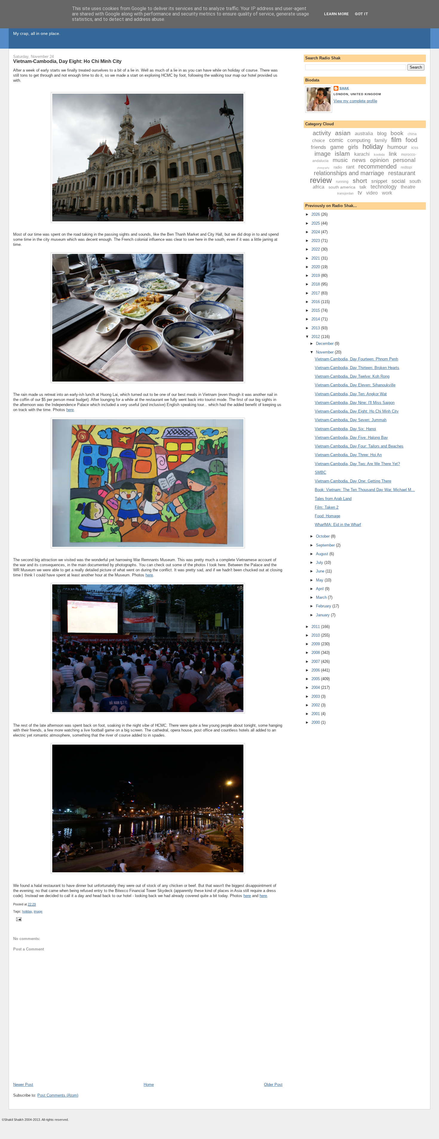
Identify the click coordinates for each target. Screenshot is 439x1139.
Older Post (273, 1084)
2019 (316, 275)
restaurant (401, 173)
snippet (379, 181)
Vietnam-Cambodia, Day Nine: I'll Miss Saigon (355, 402)
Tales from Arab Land (333, 498)
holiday (27, 911)
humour (397, 147)
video (372, 192)
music (340, 160)
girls (353, 147)
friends (318, 147)
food (411, 140)
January (323, 615)
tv (360, 193)
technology (384, 187)
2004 (316, 687)
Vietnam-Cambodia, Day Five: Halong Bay (351, 437)
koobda (379, 154)
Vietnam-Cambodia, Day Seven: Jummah (350, 420)
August (322, 554)
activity (322, 133)
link (393, 154)
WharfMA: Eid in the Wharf (338, 524)
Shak (344, 88)
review (321, 180)
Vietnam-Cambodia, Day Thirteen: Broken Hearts (357, 367)
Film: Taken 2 (326, 507)
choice (318, 140)
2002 (316, 705)
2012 (316, 336)
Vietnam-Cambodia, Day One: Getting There (353, 481)
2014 (316, 319)
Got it (361, 14)
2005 (316, 679)
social (398, 181)
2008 (316, 652)
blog (381, 133)
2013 (316, 328)
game (337, 147)
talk (363, 186)
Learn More (336, 14)
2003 (316, 696)
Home (149, 1084)
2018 (316, 284)
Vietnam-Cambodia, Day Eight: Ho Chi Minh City (67, 61)
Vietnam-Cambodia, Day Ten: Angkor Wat (351, 394)
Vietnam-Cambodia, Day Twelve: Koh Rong (352, 376)
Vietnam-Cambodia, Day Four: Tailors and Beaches (359, 446)
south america (342, 187)
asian (343, 132)
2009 (316, 644)
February (324, 606)
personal (404, 160)
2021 (316, 258)
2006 (316, 670)
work (387, 192)
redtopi (406, 167)
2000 (316, 722)
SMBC (320, 472)
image (38, 911)
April (320, 589)
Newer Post (23, 1084)
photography (323, 167)
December (325, 343)
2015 (316, 310)
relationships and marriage (349, 173)
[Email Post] (18, 919)
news (359, 160)
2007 (316, 661)
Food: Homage (327, 516)
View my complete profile (355, 101)
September (326, 545)
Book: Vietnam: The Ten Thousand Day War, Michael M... (365, 489)
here (70, 410)
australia (364, 133)
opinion (379, 160)
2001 (316, 714)
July (320, 562)
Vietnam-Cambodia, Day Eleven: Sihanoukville (355, 385)
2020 (316, 267)
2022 (316, 249)
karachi (362, 154)
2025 (316, 223)
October (323, 536)
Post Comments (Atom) (57, 1095)
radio (338, 167)
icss (414, 147)
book (397, 133)
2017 (316, 293)
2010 (316, 635)
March (322, 597)
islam (342, 153)
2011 (316, 626)
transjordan (345, 193)
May (320, 580)
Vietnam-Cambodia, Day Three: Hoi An (348, 455)
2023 (316, 240)
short (360, 180)
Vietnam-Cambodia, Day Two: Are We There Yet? (357, 464)
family (380, 140)
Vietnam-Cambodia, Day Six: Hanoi (345, 429)
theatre (408, 186)
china (412, 134)
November (325, 352)
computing (358, 140)
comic (336, 140)
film (396, 139)
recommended (377, 166)
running (342, 182)
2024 (316, 232)
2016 (316, 302)
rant (350, 166)
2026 (316, 214)
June (321, 571)
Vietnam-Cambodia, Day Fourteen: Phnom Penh (356, 359)
